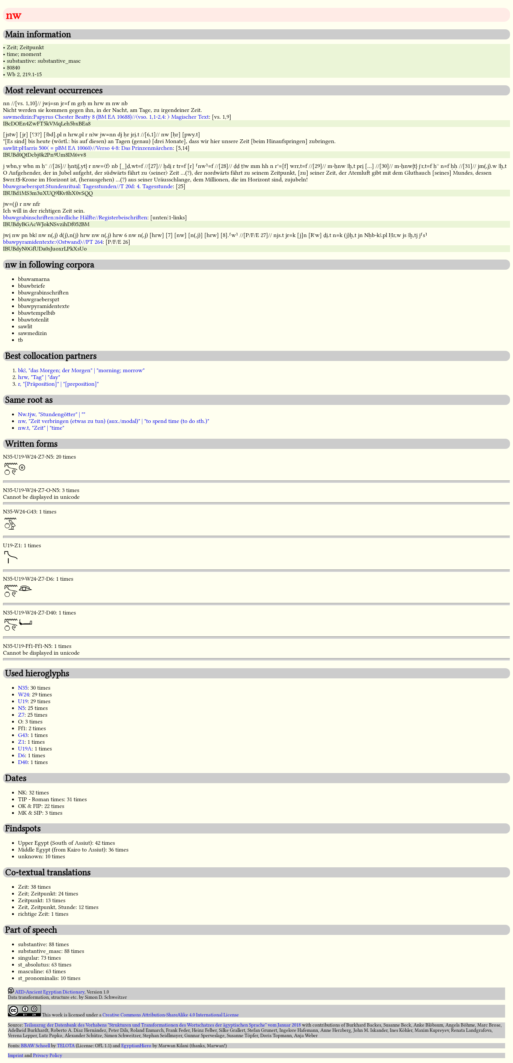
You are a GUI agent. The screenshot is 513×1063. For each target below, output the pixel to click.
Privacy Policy (47, 1055)
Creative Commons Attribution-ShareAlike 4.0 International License (171, 1015)
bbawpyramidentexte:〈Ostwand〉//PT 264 (53, 242)
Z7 (21, 714)
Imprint (15, 1055)
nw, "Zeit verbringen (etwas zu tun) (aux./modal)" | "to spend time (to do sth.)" (113, 421)
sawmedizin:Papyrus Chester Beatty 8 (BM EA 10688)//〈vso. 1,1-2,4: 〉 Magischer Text (106, 116)
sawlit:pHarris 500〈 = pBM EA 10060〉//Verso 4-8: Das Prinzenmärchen (88, 148)
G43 (22, 735)
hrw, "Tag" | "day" (39, 377)
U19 (22, 701)
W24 (23, 694)
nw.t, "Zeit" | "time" (41, 427)
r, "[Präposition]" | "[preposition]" (58, 384)
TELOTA (66, 1045)
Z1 (21, 741)
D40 (22, 762)
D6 (21, 755)
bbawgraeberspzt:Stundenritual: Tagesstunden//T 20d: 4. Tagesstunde (88, 186)
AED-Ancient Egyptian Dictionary (49, 992)
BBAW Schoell (35, 1045)
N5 (21, 708)
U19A (25, 748)
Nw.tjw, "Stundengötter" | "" (51, 414)
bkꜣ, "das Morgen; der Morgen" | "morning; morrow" (81, 370)
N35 (22, 687)
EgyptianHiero (136, 1045)
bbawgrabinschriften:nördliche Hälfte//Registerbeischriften (75, 217)
